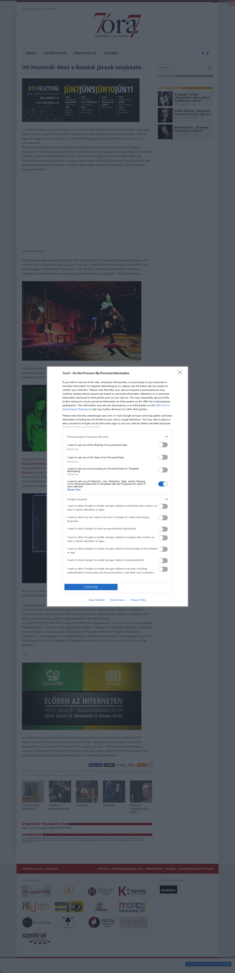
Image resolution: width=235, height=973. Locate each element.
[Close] (181, 373)
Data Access (117, 599)
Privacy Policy (138, 599)
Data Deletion (97, 599)
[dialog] (117, 486)
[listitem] (117, 437)
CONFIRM (91, 587)
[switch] (163, 444)
